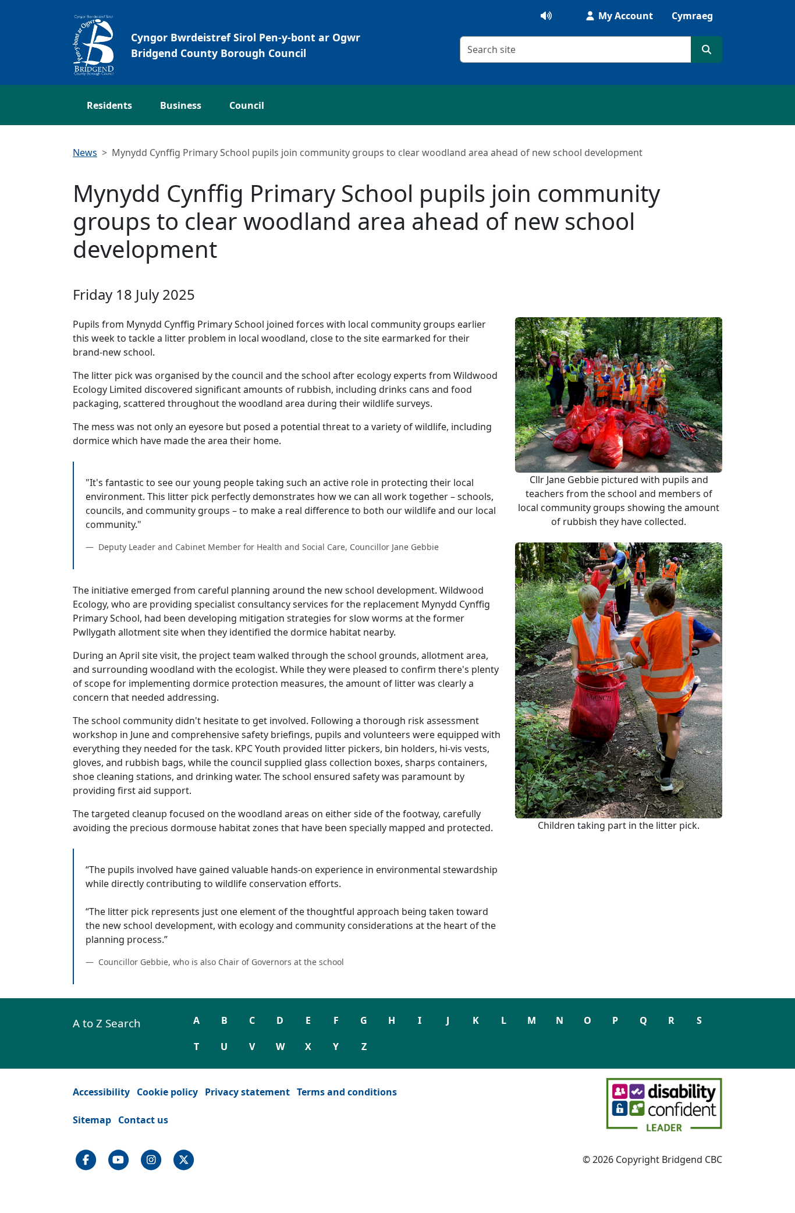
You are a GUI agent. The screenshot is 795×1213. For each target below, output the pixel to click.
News (85, 152)
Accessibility (101, 1092)
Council (246, 105)
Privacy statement (247, 1092)
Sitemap (92, 1119)
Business (180, 105)
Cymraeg (692, 15)
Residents (109, 105)
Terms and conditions (347, 1092)
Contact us (143, 1119)
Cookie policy (167, 1092)
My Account (624, 15)
